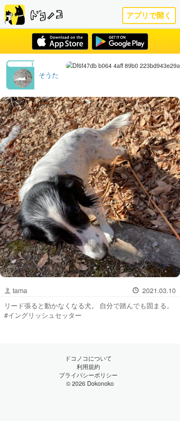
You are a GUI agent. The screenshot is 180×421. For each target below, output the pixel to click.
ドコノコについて (88, 358)
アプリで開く (149, 15)
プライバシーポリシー (88, 375)
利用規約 (88, 366)
